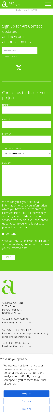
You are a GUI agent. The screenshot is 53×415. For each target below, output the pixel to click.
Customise (26, 401)
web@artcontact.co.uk (20, 322)
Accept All (26, 393)
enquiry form (23, 336)
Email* (6, 119)
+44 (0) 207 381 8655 (17, 342)
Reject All (26, 408)
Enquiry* (7, 163)
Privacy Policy (21, 241)
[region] (26, 384)
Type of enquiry (11, 148)
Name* (6, 104)
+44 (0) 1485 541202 (17, 319)
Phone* (6, 133)
